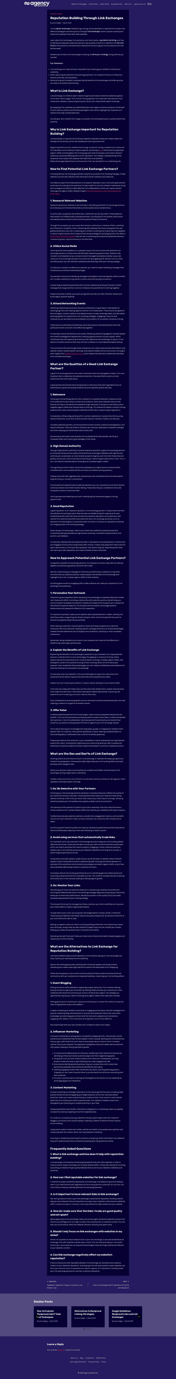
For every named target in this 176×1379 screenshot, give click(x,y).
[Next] (139, 1316)
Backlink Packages (79, 4)
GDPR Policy (100, 1358)
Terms (103, 1362)
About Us (128, 4)
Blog (81, 1358)
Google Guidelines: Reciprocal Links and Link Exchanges (125, 1314)
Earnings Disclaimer (78, 1362)
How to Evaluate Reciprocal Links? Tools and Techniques (49, 1314)
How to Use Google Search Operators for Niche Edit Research (111, 1285)
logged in (61, 1350)
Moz (101, 150)
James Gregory (56, 23)
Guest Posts (104, 4)
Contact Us (89, 1358)
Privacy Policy (93, 1362)
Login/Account (139, 4)
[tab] (83, 1329)
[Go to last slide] (37, 1316)
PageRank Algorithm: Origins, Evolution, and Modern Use (64, 1285)
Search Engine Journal (74, 354)
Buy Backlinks (116, 4)
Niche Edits (93, 4)
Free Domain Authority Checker (62, 236)
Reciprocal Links (56, 14)
